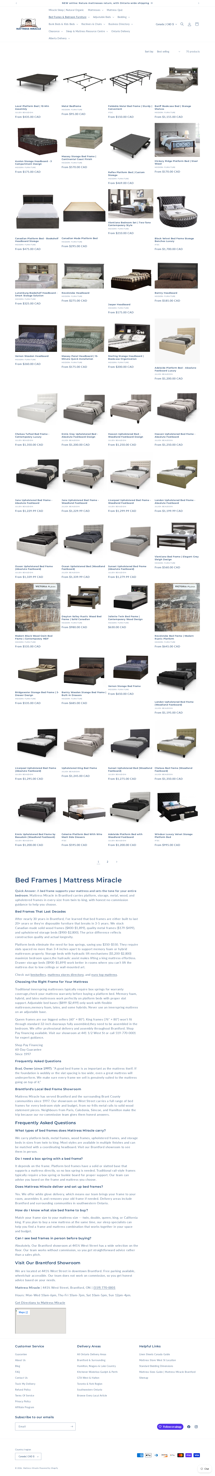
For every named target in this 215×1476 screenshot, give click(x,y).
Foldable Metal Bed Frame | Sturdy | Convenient (130, 107)
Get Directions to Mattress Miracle (40, 1302)
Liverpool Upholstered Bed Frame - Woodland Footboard (129, 501)
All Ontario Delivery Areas (91, 1354)
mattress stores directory (66, 974)
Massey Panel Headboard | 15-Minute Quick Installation (80, 357)
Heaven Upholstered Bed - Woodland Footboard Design (125, 435)
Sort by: (149, 51)
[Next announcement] (198, 3)
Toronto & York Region (89, 1383)
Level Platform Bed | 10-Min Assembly (32, 107)
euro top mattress (104, 974)
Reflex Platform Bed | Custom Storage (126, 173)
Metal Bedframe (71, 106)
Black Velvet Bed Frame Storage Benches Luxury (174, 240)
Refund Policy (23, 1389)
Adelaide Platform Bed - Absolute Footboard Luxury (175, 369)
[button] (95, 10)
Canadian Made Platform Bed (80, 238)
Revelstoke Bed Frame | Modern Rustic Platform (174, 637)
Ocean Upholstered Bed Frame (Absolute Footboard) (34, 567)
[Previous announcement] (16, 3)
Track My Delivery (25, 1383)
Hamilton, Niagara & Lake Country (96, 1366)
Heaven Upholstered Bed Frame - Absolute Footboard (175, 435)
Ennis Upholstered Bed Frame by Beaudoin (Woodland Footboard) (35, 835)
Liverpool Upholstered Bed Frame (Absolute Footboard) (35, 769)
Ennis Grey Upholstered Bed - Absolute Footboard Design (80, 435)
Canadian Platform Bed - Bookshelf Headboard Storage (36, 240)
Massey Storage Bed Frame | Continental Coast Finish (79, 158)
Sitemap (143, 1377)
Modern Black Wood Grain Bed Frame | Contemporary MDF (33, 637)
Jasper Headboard (119, 304)
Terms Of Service (24, 1395)
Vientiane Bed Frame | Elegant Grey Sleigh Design (177, 558)
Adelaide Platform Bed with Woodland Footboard (125, 835)
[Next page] (116, 861)
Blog (17, 1366)
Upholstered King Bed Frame (79, 768)
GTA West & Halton (88, 1377)
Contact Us (21, 1377)
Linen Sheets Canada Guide (154, 1354)
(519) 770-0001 (104, 1287)
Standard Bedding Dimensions (156, 1366)
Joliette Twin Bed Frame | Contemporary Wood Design (125, 618)
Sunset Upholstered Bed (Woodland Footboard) (130, 769)
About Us (20, 1360)
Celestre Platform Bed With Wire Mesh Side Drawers (82, 835)
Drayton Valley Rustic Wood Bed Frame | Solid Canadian (82, 618)
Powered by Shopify (48, 1468)
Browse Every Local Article (92, 1395)
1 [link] (98, 861)
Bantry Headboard (166, 293)
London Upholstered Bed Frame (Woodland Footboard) (174, 703)
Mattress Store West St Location (157, 1360)
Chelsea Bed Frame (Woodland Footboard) (173, 769)
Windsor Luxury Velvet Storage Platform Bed (173, 835)
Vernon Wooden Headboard (32, 356)
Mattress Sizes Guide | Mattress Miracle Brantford (167, 1371)
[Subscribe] (71, 1426)
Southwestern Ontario (89, 1389)
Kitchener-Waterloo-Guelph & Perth (97, 1371)
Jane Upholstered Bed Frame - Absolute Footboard (33, 501)
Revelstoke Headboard (76, 293)
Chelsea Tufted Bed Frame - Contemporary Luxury (32, 435)
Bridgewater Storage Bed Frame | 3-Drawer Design (37, 693)
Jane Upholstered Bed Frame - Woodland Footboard (80, 501)
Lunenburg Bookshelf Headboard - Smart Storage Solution (36, 294)
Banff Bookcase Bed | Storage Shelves (173, 107)
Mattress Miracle (31, 1468)
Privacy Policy (23, 1401)
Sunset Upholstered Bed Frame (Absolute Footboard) (127, 567)
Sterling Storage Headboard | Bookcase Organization (126, 357)
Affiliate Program (24, 1407)
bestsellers (38, 974)
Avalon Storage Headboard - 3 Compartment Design (33, 162)
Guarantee (21, 1354)
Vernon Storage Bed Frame (124, 686)
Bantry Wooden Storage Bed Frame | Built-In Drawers (84, 693)
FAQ (17, 1371)
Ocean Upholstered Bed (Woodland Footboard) (83, 567)
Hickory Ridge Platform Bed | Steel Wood (176, 162)
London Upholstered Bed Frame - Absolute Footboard (175, 501)
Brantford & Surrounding (91, 1360)
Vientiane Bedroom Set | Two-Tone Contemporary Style (129, 224)
